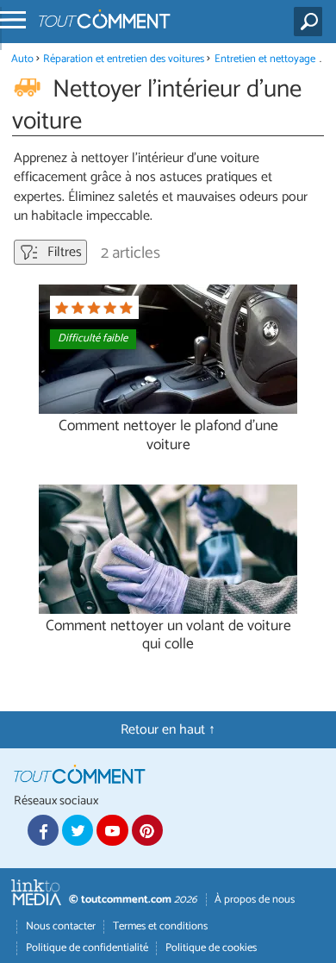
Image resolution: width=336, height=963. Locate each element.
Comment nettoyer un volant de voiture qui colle (168, 635)
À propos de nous (255, 899)
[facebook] (43, 830)
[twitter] (77, 830)
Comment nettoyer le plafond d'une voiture (168, 435)
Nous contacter (61, 926)
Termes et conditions (160, 926)
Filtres (63, 252)
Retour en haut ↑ (168, 729)
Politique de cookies (211, 947)
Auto (22, 59)
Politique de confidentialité (87, 947)
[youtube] (112, 830)
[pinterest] (147, 830)
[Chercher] (311, 21)
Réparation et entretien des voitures (123, 59)
